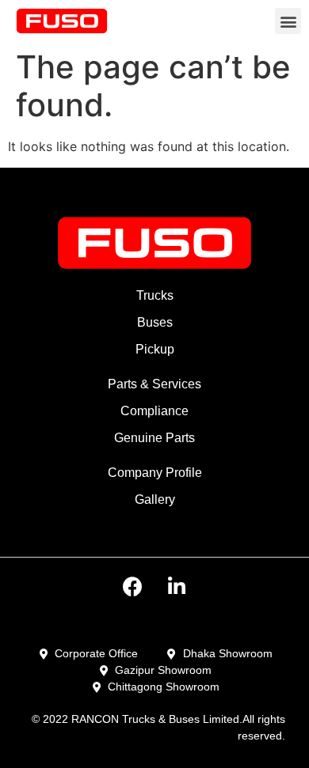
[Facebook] (133, 586)
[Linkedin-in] (176, 586)
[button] (288, 21)
